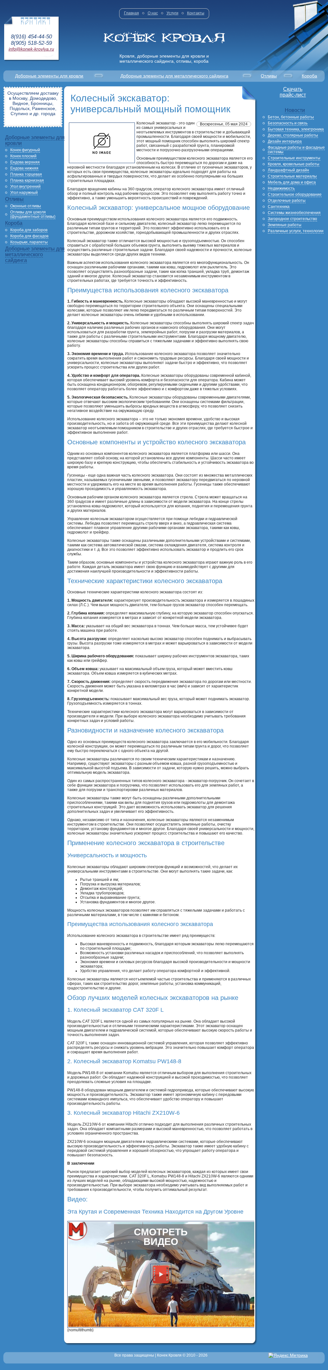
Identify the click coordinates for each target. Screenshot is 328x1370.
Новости (295, 110)
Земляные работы (284, 225)
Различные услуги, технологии (296, 231)
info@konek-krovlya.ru (31, 48)
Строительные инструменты (294, 158)
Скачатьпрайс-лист (293, 92)
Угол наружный (24, 192)
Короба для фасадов (29, 236)
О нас (153, 13)
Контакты (195, 13)
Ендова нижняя (24, 168)
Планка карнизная (27, 180)
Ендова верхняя (25, 162)
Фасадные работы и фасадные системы (296, 149)
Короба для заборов (28, 230)
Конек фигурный (25, 150)
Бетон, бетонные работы (291, 117)
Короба (309, 75)
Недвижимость (281, 188)
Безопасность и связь (288, 123)
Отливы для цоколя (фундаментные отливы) (32, 214)
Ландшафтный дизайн (288, 170)
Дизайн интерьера (285, 141)
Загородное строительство (292, 219)
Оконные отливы (25, 206)
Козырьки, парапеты (29, 242)
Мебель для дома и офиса (292, 182)
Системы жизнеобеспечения (294, 212)
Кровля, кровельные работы (293, 164)
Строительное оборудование (295, 194)
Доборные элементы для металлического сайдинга (174, 75)
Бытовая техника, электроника (296, 129)
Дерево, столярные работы (293, 135)
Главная (131, 13)
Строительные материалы (292, 176)
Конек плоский (23, 156)
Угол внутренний (25, 186)
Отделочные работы (287, 200)
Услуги (172, 13)
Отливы (269, 75)
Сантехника (279, 206)
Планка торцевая (26, 174)
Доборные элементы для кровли (49, 75)
